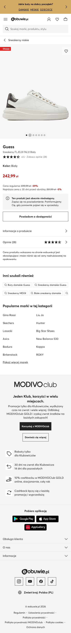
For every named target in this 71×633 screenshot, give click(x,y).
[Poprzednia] (5, 7)
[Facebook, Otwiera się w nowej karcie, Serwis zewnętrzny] (41, 581)
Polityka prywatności (34, 617)
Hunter (40, 323)
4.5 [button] (25, 156)
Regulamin (19, 612)
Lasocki (7, 331)
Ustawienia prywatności (41, 612)
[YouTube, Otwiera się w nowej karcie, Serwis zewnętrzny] (30, 581)
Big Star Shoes (45, 331)
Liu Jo (40, 315)
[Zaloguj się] (49, 19)
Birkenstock (10, 354)
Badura (7, 346)
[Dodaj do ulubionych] (66, 51)
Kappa (40, 346)
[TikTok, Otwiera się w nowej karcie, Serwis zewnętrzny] (52, 581)
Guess (8, 146)
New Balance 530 (47, 338)
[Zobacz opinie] (66, 242)
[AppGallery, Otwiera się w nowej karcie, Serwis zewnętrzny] (35, 527)
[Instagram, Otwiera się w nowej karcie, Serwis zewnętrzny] (19, 581)
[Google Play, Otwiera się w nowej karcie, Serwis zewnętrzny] (23, 519)
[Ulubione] (57, 19)
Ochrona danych (35, 627)
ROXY (40, 354)
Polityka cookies (54, 622)
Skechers (8, 323)
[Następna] (66, 7)
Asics (6, 338)
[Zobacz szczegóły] (66, 231)
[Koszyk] (65, 19)
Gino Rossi (9, 315)
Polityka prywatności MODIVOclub (24, 622)
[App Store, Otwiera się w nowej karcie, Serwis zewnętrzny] (47, 519)
